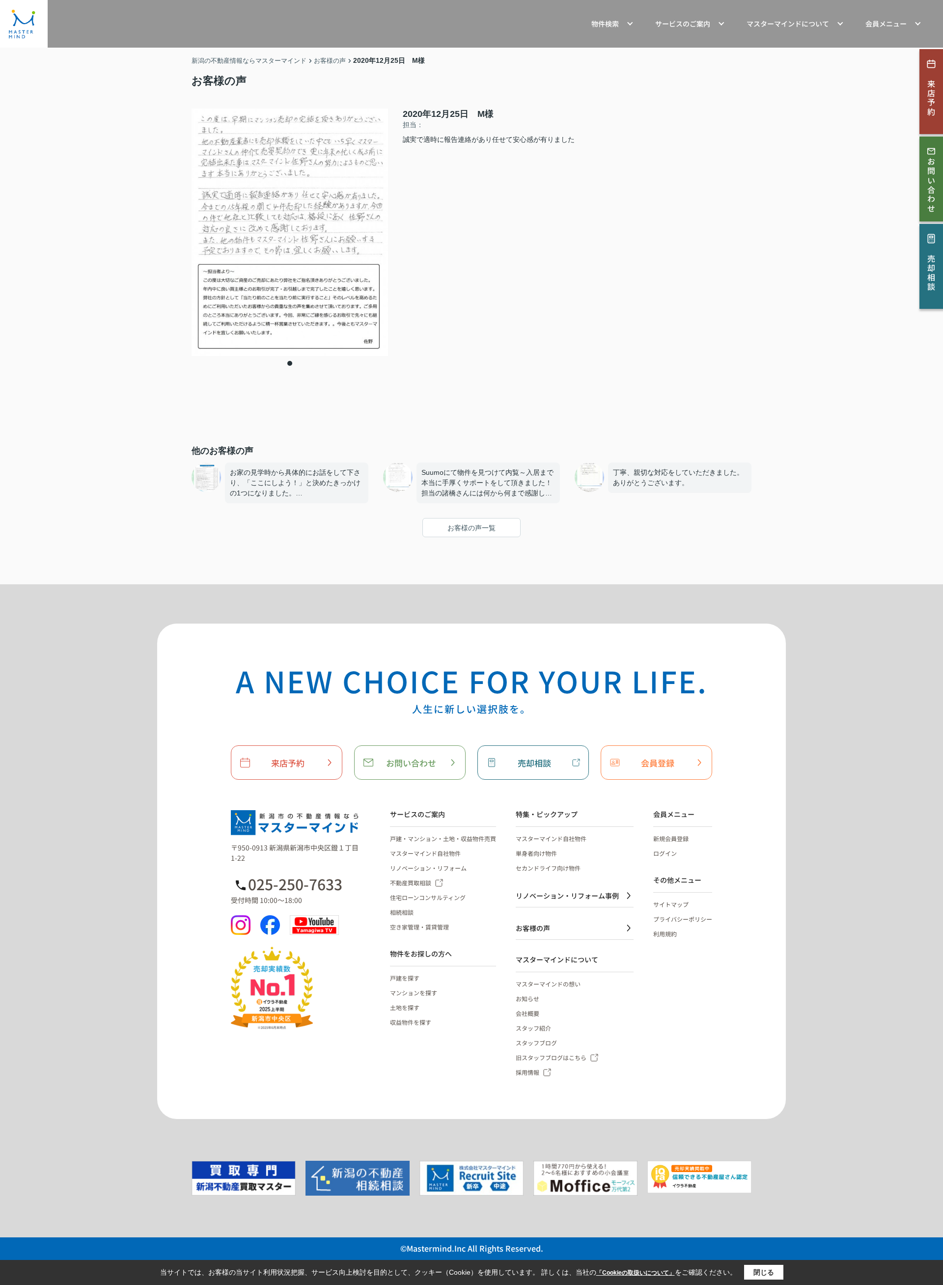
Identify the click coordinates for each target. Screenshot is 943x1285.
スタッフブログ (536, 1043)
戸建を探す (404, 978)
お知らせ (527, 998)
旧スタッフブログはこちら (551, 1057)
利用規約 (665, 934)
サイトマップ (671, 904)
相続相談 (402, 912)
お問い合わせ (411, 763)
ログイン (665, 853)
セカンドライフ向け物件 (548, 868)
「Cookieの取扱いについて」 (635, 1272)
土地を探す (404, 1007)
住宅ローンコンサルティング (428, 897)
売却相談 (534, 763)
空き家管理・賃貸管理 (419, 927)
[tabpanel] (290, 232)
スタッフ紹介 (533, 1028)
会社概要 (527, 1013)
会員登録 (657, 763)
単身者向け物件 (536, 853)
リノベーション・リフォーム (428, 868)
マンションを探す (413, 992)
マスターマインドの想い (548, 984)
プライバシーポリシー (682, 919)
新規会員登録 (671, 838)
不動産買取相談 (410, 882)
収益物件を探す (410, 1022)
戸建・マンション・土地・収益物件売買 (443, 838)
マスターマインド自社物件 (425, 853)
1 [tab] (289, 363)
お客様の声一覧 (471, 528)
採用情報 (527, 1072)
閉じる (763, 1272)
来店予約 (288, 763)
